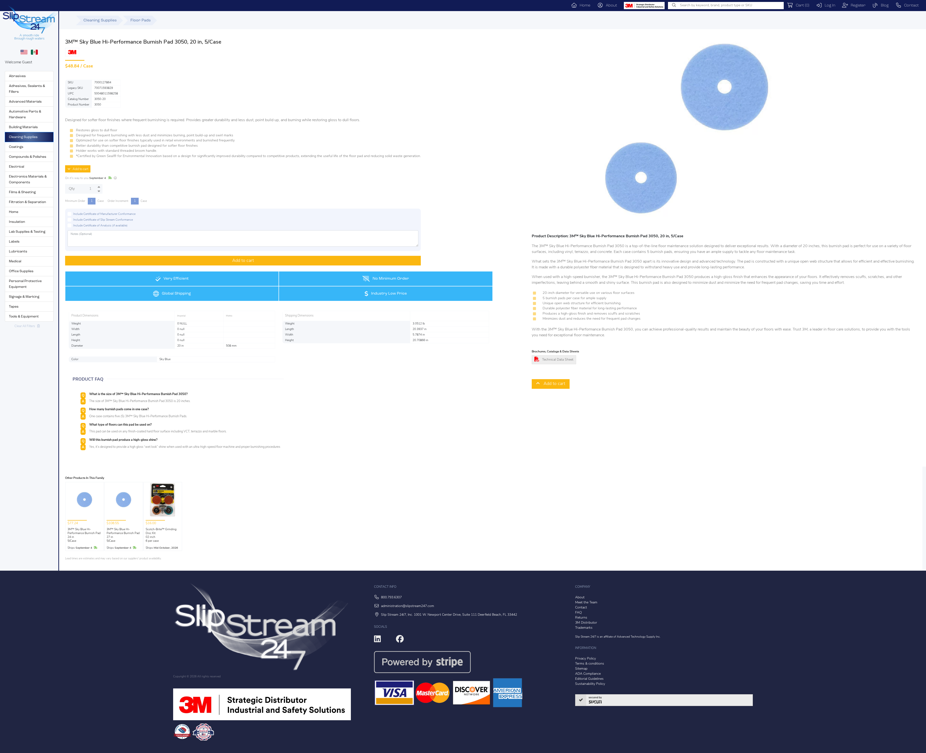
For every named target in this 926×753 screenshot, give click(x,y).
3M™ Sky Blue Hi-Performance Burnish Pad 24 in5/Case (84, 535)
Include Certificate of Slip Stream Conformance (103, 219)
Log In (828, 5)
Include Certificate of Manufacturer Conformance (104, 214)
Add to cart (79, 169)
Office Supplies (21, 271)
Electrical (16, 167)
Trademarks (583, 628)
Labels (14, 242)
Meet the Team (586, 602)
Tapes (14, 307)
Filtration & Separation (27, 202)
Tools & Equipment (24, 316)
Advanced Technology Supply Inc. (638, 636)
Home (583, 5)
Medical (15, 261)
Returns (581, 618)
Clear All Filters (25, 326)
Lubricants (18, 251)
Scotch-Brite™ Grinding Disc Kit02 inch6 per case (161, 535)
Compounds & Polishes (27, 157)
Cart (801, 5)
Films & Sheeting (22, 192)
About (610, 5)
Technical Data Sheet (557, 360)
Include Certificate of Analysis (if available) (100, 225)
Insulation (17, 222)
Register (856, 5)
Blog (883, 5)
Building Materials (23, 127)
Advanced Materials (25, 102)
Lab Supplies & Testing (27, 232)
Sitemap (581, 669)
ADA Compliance (588, 674)
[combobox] (726, 5)
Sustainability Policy (590, 684)
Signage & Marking (24, 297)
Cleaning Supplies (23, 137)
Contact (910, 5)
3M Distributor (586, 623)
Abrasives (17, 76)
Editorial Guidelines (589, 679)
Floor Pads (140, 20)
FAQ (578, 612)
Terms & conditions (589, 664)
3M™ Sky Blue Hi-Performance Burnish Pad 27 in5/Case (123, 535)
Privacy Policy (585, 659)
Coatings (16, 147)
